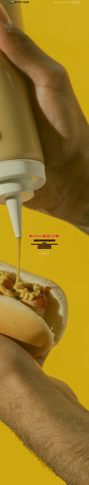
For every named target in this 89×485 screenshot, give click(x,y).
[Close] (59, 232)
